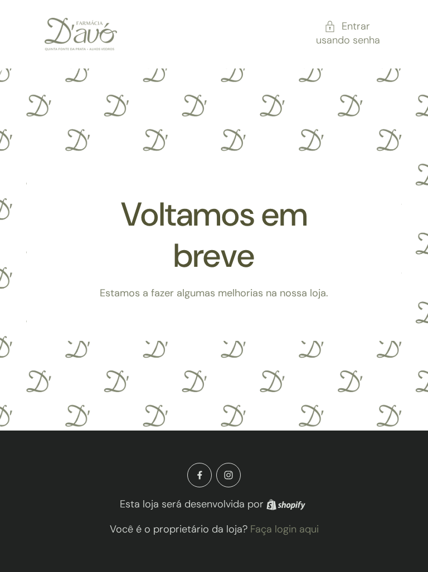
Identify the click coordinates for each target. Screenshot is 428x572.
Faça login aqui (284, 529)
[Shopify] (286, 504)
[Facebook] (199, 475)
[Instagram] (228, 475)
